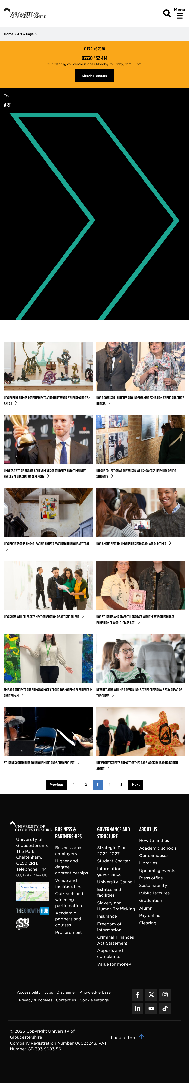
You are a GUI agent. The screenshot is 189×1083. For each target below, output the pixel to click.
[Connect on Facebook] (137, 995)
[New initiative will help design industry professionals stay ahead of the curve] (140, 666)
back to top (123, 1038)
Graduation (150, 900)
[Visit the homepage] (24, 13)
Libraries (148, 863)
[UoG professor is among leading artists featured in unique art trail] (48, 520)
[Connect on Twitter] (151, 995)
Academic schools (158, 848)
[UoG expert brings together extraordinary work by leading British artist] (48, 374)
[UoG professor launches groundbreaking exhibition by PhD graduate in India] (140, 374)
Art (19, 34)
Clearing (147, 923)
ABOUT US (148, 829)
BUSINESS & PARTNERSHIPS (68, 833)
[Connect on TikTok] (165, 1009)
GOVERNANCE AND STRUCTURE (113, 833)
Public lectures (154, 893)
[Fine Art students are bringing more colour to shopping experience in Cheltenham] (48, 666)
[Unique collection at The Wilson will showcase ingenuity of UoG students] (140, 447)
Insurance (107, 916)
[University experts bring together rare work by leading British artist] (140, 739)
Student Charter (113, 861)
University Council (116, 882)
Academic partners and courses (68, 919)
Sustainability (153, 885)
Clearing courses (94, 75)
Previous (56, 784)
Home (8, 34)
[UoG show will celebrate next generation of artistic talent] (48, 590)
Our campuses (153, 855)
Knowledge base (95, 992)
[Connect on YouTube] (151, 1009)
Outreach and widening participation (69, 900)
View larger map (33, 887)
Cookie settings (94, 1000)
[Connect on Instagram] (165, 995)
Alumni (146, 908)
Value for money (114, 964)
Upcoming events (157, 870)
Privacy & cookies (35, 1000)
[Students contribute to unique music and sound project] (48, 736)
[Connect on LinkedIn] (137, 1009)
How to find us (154, 840)
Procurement (68, 932)
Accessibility (29, 992)
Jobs (48, 992)
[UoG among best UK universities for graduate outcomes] (140, 517)
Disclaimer (66, 992)
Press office (151, 878)
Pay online (149, 915)
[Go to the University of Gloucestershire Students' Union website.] (22, 928)
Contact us (66, 1000)
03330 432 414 (95, 58)
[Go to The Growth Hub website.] (34, 915)
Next (136, 784)
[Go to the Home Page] (35, 827)
